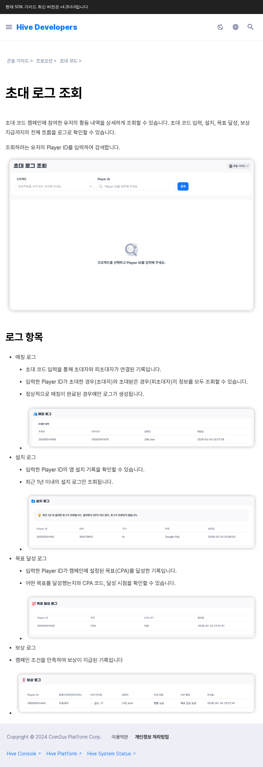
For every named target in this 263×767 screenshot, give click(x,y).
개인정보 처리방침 (152, 737)
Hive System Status (109, 753)
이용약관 (120, 737)
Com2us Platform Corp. (75, 737)
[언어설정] (235, 27)
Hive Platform (62, 753)
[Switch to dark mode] (220, 27)
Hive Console (21, 753)
